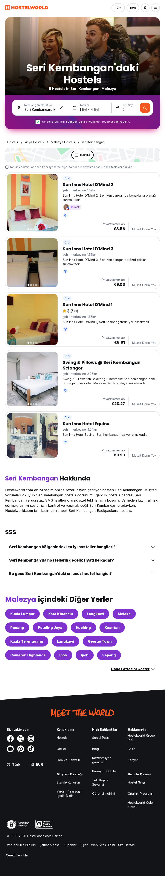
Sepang (109, 655)
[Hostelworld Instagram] (31, 738)
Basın (132, 749)
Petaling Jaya (50, 627)
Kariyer (133, 760)
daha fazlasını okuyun (118, 167)
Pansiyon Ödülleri (105, 771)
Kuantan (112, 627)
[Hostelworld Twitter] (20, 738)
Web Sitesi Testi (103, 845)
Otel (67, 178)
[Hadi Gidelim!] (145, 108)
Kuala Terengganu (26, 641)
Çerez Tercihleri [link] (18, 855)
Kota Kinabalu (60, 614)
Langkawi (95, 614)
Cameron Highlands (28, 655)
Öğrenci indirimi (103, 793)
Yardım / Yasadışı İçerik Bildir (69, 793)
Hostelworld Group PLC (141, 738)
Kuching (83, 627)
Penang (17, 627)
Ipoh (63, 655)
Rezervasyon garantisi (101, 760)
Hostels (62, 737)
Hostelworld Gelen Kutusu (141, 805)
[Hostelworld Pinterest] (20, 748)
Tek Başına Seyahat (100, 782)
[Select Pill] (145, 7)
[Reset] (61, 108)
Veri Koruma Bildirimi (21, 845)
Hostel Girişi (136, 782)
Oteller (61, 749)
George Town (100, 641)
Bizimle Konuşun (68, 782)
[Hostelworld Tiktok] (31, 748)
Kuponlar (70, 845)
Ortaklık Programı (140, 793)
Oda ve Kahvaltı (68, 760)
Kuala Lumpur (22, 614)
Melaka (124, 614)
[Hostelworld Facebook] (10, 738)
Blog (95, 749)
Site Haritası (126, 845)
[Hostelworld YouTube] (10, 748)
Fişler (84, 845)
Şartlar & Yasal (50, 845)
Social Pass (100, 737)
